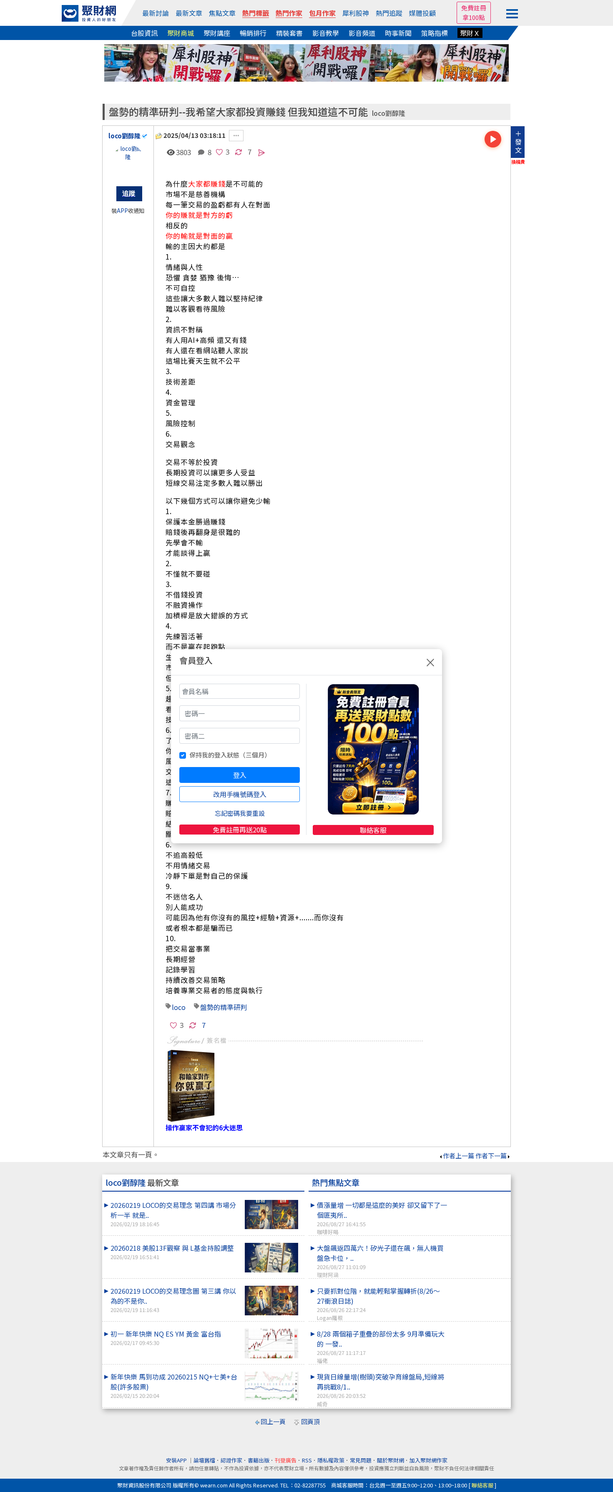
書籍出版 (258, 1460)
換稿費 (518, 161)
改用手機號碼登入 (239, 794)
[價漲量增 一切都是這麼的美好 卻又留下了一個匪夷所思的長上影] (478, 1200)
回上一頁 (273, 1421)
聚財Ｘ (470, 33)
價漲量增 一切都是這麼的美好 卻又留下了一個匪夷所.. (382, 1218)
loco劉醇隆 (388, 113)
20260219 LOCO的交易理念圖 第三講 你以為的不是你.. (173, 1300)
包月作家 (322, 13)
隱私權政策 (330, 1460)
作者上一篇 (458, 1155)
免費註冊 (473, 7)
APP (122, 211)
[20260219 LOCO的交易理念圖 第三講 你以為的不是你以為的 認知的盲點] (271, 1300)
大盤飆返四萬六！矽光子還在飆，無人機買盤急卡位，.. (380, 1261)
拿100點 (473, 17)
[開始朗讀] (493, 139)
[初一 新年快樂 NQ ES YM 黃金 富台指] (271, 1343)
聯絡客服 (373, 830)
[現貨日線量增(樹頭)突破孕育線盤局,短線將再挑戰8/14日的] (478, 1372)
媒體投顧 (422, 13)
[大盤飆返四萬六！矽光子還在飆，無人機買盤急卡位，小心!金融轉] (478, 1243)
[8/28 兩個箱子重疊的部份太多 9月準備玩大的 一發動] (478, 1329)
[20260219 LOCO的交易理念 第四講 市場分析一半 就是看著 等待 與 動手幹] (271, 1215)
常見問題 (361, 1460)
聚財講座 (216, 33)
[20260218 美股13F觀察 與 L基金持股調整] (271, 1258)
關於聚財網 (390, 1460)
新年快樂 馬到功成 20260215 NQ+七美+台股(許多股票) (174, 1386)
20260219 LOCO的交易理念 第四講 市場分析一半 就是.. (173, 1214)
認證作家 (231, 1460)
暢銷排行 (253, 33)
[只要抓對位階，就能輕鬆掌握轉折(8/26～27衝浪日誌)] (478, 1286)
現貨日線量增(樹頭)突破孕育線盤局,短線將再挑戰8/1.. (380, 1389)
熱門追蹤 (389, 13)
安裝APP (177, 1460)
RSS (307, 1460)
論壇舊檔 (204, 1460)
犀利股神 (355, 13)
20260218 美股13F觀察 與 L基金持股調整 (172, 1252)
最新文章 (189, 13)
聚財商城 (180, 33)
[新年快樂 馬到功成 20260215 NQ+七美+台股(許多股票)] (271, 1386)
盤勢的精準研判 (223, 1007)
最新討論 (155, 13)
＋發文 (518, 141)
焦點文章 (222, 13)
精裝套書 (289, 33)
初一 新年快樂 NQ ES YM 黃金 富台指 (166, 1338)
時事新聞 (398, 33)
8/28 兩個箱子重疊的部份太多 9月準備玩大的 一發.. (381, 1347)
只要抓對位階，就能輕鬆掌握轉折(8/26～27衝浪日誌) (378, 1304)
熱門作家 (289, 13)
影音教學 (325, 33)
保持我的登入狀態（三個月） (230, 754)
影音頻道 (362, 33)
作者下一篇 (491, 1155)
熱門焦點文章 (335, 1182)
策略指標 (434, 33)
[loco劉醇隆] (128, 161)
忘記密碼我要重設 (240, 813)
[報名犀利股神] (306, 61)
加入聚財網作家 (428, 1460)
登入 (239, 775)
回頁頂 (310, 1421)
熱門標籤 (255, 13)
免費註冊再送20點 (240, 830)
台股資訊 (144, 33)
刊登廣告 (285, 1460)
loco (179, 1007)
